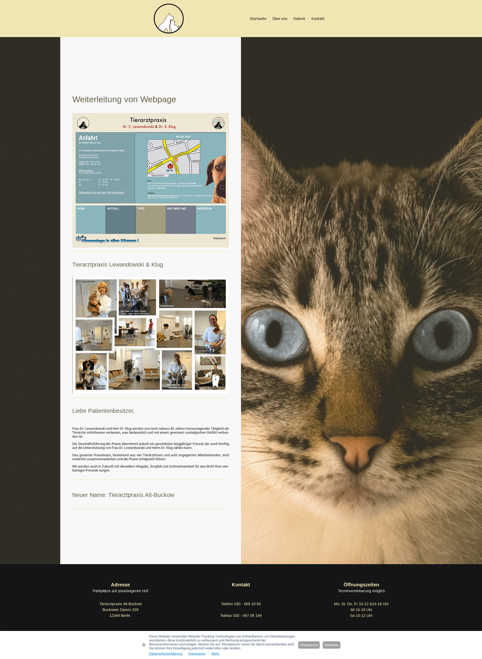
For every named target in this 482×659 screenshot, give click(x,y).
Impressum (196, 654)
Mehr (215, 654)
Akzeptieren (309, 645)
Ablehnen (331, 645)
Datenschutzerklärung (165, 654)
